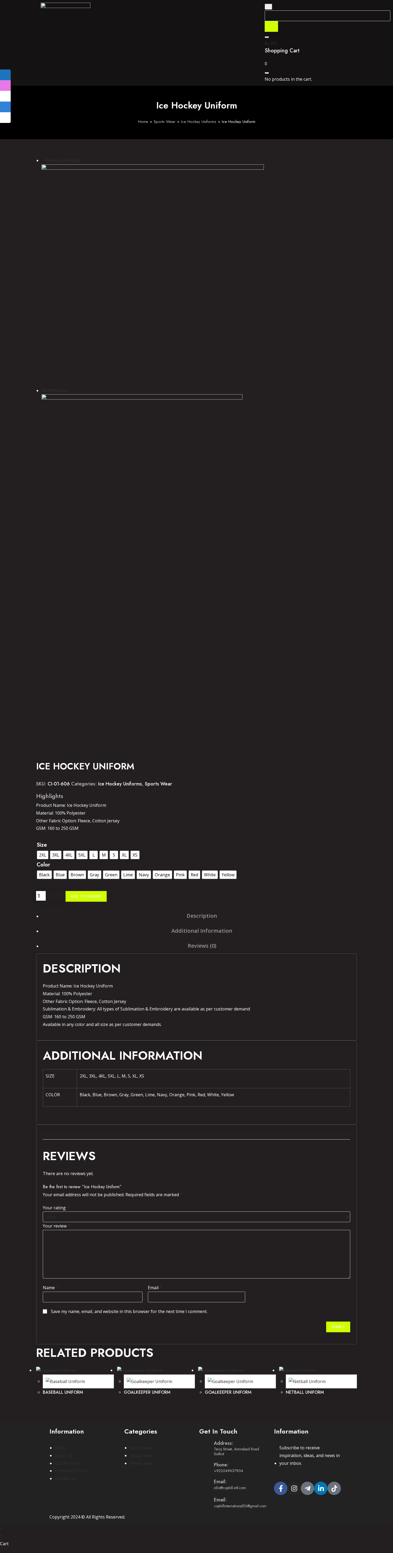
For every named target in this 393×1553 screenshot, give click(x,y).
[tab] (201, 915)
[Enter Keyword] (268, 7)
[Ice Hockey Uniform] (152, 275)
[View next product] (70, 390)
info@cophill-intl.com (230, 1487)
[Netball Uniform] (141, 494)
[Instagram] (294, 1488)
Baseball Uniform (63, 1392)
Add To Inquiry (86, 896)
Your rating (56, 1208)
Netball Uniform (305, 1392)
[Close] (267, 37)
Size (42, 845)
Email (155, 1288)
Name (50, 1288)
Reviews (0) (202, 945)
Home (143, 122)
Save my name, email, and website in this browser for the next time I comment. (129, 1311)
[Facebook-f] (280, 1488)
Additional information (201, 930)
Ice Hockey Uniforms (198, 122)
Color (43, 865)
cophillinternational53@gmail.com (240, 1506)
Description (202, 915)
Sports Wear (164, 122)
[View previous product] (43, 160)
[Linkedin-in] (321, 1488)
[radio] (42, 855)
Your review (56, 1226)
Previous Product (63, 160)
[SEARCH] (271, 26)
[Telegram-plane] (307, 1488)
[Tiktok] (334, 1488)
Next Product (54, 390)
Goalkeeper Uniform (147, 1392)
